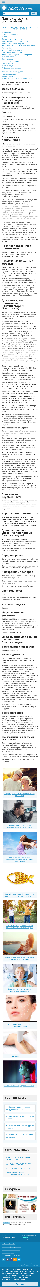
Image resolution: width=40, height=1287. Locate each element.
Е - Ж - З (15, 27)
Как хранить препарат (10, 61)
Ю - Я (25, 29)
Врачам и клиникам (8, 1237)
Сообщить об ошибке (8, 1244)
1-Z (3, 27)
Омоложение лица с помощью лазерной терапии (19, 1025)
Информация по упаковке (11, 68)
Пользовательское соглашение (11, 1250)
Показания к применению (12, 39)
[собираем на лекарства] (20, 1203)
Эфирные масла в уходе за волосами (19, 1086)
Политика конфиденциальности (11, 1247)
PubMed (6, 1223)
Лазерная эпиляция (19, 1056)
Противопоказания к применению (15, 41)
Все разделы (33, 2)
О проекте (5, 1235)
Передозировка (8, 59)
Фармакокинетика (9, 76)
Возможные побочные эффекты (14, 43)
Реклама (25, 1237)
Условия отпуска (8, 66)
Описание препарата (10, 34)
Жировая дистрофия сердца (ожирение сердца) (18, 1158)
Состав (4, 37)
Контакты (5, 1240)
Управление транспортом (12, 52)
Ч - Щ (19, 29)
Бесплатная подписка (8, 1253)
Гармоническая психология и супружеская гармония (18, 1164)
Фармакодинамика (9, 74)
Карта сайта (26, 1240)
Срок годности (7, 63)
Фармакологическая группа (12, 72)
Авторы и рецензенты (29, 1235)
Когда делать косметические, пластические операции (19, 990)
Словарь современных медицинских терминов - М (17, 1173)
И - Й (21, 27)
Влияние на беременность (12, 50)
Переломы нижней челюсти (18, 1168)
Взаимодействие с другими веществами (17, 78)
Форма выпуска (8, 32)
